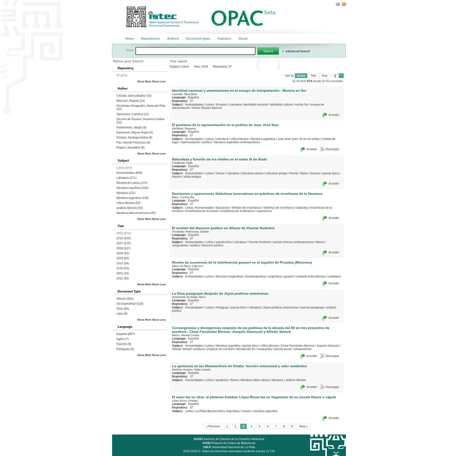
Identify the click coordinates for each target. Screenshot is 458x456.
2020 (122, 268)
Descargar (332, 149)
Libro (121, 313)
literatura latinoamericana (136, 213)
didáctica (302, 207)
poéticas (199, 349)
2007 (123, 243)
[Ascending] (335, 75)
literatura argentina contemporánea (237, 142)
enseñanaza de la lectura (201, 211)
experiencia (264, 211)
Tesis (122, 308)
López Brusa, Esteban (185, 400)
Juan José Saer (287, 139)
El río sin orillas (310, 139)
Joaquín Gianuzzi (327, 345)
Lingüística (275, 276)
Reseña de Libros (131, 183)
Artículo (125, 298)
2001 (122, 273)
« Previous (213, 426)
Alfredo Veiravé (182, 349)
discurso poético (212, 245)
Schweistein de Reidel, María (188, 297)
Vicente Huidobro (259, 242)
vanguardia (264, 349)
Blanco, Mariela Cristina (185, 335)
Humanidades (129, 173)
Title (313, 75)
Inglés (122, 339)
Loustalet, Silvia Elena (184, 94)
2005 (122, 258)
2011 (122, 278)
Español (125, 334)
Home (129, 38)
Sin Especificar (129, 303)
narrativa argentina (265, 411)
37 (191, 101)
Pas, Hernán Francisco (133, 142)
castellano (334, 276)
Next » (303, 426)
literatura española (132, 188)
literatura (125, 193)
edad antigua (192, 176)
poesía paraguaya (312, 307)
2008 (122, 253)
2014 (122, 263)
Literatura (126, 178)
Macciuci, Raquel (130, 100)
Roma (235, 380)
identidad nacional (256, 104)
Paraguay (222, 307)
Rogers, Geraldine (130, 147)
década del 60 (245, 349)
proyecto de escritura (220, 349)
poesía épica (330, 173)
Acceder (333, 115)
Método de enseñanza (246, 207)
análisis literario (129, 208)
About (243, 38)
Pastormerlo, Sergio (131, 127)
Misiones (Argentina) (229, 276)
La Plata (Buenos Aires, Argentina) (217, 411)
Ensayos (221, 104)
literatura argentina (132, 198)
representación (190, 142)
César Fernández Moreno (297, 345)
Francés (123, 344)
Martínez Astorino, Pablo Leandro (191, 369)
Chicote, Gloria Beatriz (133, 95)
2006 (123, 248)
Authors (173, 38)
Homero (315, 173)
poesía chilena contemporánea (293, 242)
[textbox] (195, 51)
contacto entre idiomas (310, 276)
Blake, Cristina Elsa (183, 197)
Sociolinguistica (255, 276)
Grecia (220, 173)
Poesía (293, 173)
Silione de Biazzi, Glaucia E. (188, 266)
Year (325, 75)
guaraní (289, 276)
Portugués (125, 349)
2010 (123, 238)
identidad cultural (281, 104)
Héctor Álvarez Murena (207, 108)
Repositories (150, 38)
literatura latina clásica (255, 380)
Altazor (319, 242)
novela (246, 411)
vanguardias (180, 245)
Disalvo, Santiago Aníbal (134, 137)
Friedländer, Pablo (182, 162)
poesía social (282, 349)
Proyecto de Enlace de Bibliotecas (229, 443)
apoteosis (222, 380)
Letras (210, 104)
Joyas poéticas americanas (280, 307)
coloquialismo (302, 349)
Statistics (224, 38)
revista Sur (301, 104)
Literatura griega (276, 173)
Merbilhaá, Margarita (184, 128)
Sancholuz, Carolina (132, 114)
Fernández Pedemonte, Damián (190, 231)
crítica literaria (128, 203)
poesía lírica (224, 242)
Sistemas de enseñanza (278, 207)
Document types (198, 38)
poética (207, 142)
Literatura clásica (252, 173)
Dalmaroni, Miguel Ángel (134, 132)
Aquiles (177, 176)
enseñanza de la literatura (237, 211)
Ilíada (303, 173)
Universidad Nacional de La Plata (229, 447)
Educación (223, 207)
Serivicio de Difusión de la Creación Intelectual (229, 439)
